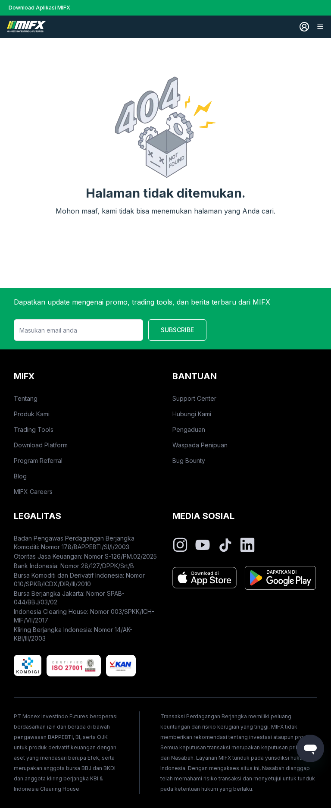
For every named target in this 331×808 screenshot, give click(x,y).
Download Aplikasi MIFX (39, 7)
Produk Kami (32, 414)
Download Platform (41, 445)
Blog (20, 476)
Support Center (194, 398)
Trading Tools (33, 429)
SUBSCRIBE (177, 329)
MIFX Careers (33, 491)
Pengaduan (188, 429)
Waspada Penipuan (200, 445)
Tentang (25, 398)
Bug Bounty (188, 460)
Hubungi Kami (191, 414)
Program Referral (38, 460)
